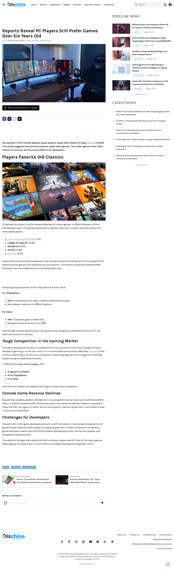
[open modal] (170, 4)
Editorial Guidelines (162, 539)
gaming (138, 88)
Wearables (55, 4)
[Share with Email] (14, 119)
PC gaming (16, 467)
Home (34, 4)
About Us (121, 535)
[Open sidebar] (3, 4)
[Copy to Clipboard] (20, 119)
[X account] (62, 541)
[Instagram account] (76, 541)
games (91, 142)
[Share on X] (9, 119)
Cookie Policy (165, 535)
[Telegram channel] (111, 541)
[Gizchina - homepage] (16, 4)
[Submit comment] (102, 503)
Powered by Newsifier (87, 564)
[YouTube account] (90, 541)
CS (29, 239)
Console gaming (29, 467)
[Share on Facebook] (4, 119)
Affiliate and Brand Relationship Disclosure (152, 544)
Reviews (77, 4)
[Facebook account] (69, 541)
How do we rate (165, 548)
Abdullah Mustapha (16, 41)
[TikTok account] (83, 541)
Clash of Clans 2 (16, 239)
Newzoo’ (93, 351)
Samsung (139, 75)
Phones (43, 4)
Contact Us (109, 4)
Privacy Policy (149, 535)
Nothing (138, 59)
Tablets (66, 4)
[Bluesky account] (97, 541)
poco (136, 45)
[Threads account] (104, 541)
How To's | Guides (92, 4)
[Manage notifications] (168, 564)
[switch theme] (165, 5)
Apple (137, 32)
